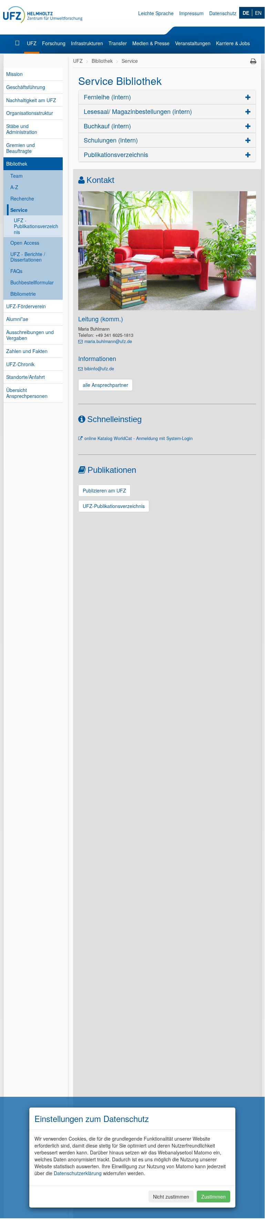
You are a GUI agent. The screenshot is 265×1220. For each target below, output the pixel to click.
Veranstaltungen (193, 43)
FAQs (16, 270)
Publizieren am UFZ (104, 490)
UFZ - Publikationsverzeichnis (36, 226)
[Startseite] (18, 43)
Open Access (24, 242)
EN (258, 12)
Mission (14, 73)
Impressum (191, 13)
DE (246, 12)
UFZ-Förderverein (26, 306)
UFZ (32, 43)
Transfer (118, 43)
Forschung (53, 43)
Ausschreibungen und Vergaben (30, 335)
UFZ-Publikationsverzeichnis (114, 505)
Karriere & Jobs (233, 43)
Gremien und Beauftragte (20, 147)
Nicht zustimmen (171, 1196)
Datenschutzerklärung (78, 1173)
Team (16, 175)
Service (19, 209)
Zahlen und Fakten (27, 351)
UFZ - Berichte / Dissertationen (27, 257)
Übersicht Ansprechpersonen (27, 393)
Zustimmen (213, 1196)
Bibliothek (16, 163)
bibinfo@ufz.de (99, 368)
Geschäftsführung (25, 87)
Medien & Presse (151, 43)
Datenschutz (222, 13)
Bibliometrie (23, 293)
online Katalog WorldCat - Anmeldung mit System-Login (138, 438)
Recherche (22, 198)
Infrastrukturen (87, 43)
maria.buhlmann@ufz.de (108, 341)
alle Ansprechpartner (105, 384)
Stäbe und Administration (21, 129)
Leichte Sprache (156, 13)
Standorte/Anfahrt (25, 376)
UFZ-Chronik (20, 364)
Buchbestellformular (32, 282)
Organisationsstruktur (29, 112)
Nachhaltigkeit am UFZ (31, 100)
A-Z (14, 187)
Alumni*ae (17, 318)
